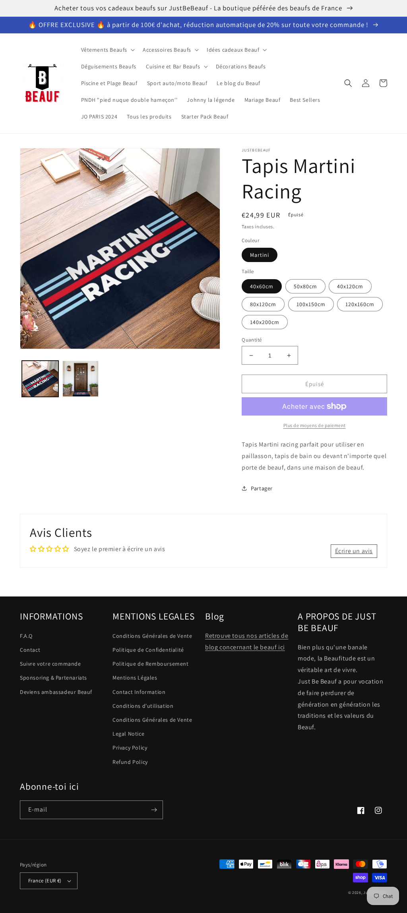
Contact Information (138, 691)
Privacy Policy (129, 747)
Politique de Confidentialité (148, 649)
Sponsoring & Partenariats (53, 677)
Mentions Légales (134, 677)
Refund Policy (130, 761)
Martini (259, 254)
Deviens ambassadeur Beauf (56, 691)
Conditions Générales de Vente (152, 635)
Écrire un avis (354, 551)
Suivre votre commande (50, 663)
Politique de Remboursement (150, 663)
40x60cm (261, 286)
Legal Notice (128, 733)
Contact (30, 649)
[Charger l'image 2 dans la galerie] (80, 379)
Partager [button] (262, 488)
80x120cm (263, 304)
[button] (107, 49)
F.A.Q (26, 635)
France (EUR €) (45, 880)
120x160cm (359, 304)
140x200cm (264, 322)
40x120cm (350, 286)
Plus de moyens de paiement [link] (314, 425)
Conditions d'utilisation (142, 705)
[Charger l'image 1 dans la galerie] (40, 379)
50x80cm (305, 286)
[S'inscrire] (154, 809)
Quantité (252, 339)
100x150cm (311, 304)
